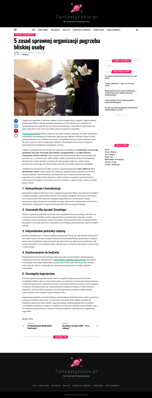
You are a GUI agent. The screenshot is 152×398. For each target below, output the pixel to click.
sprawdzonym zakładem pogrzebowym (70, 260)
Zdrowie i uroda (99, 30)
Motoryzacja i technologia (82, 30)
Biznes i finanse (43, 30)
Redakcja (25, 54)
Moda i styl (66, 30)
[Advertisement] (121, 129)
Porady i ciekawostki (113, 30)
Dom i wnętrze (55, 30)
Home (33, 30)
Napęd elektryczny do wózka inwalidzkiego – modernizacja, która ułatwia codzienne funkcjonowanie (121, 93)
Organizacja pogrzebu (31, 133)
